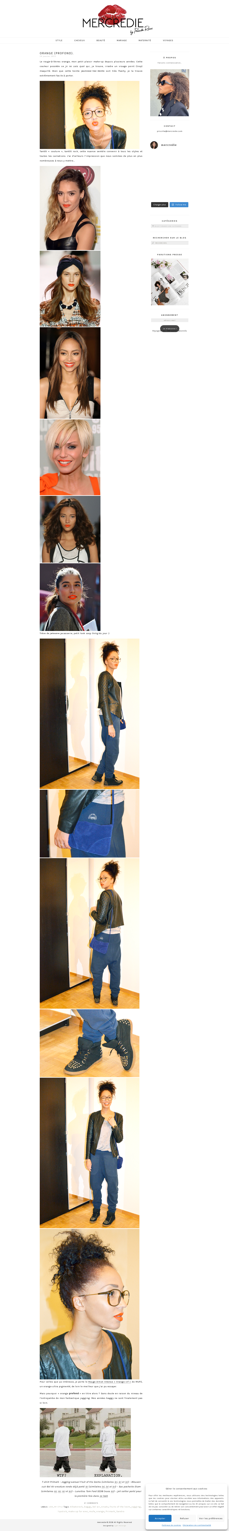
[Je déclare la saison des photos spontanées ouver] (159, 194)
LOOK (51, 1507)
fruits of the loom (120, 1506)
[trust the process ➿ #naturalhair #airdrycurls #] (159, 158)
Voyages (168, 40)
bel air (96, 1506)
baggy (87, 1506)
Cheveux (79, 40)
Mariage (122, 40)
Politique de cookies (171, 1525)
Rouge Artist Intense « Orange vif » (109, 1381)
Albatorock (76, 1506)
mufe (92, 1511)
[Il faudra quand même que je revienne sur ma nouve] (180, 182)
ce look (104, 1496)
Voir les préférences (211, 1518)
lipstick (62, 1511)
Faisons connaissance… (170, 63)
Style (59, 40)
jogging (136, 1506)
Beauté (101, 40)
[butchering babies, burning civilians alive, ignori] (159, 170)
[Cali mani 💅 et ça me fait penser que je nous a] (180, 194)
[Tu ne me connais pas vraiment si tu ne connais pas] (159, 182)
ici (115, 1482)
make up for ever (78, 1511)
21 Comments (91, 1503)
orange (100, 1511)
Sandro (120, 1511)
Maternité (145, 40)
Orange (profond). (57, 53)
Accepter (160, 1518)
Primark (110, 1511)
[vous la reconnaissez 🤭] (180, 170)
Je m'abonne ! (170, 329)
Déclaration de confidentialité (197, 1525)
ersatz (104, 1506)
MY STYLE (58, 1507)
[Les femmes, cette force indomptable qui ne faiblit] (180, 158)
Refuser (184, 1518)
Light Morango (120, 1526)
